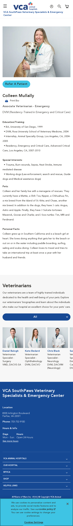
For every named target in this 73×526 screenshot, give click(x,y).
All (35, 317)
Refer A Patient (16, 84)
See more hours (10, 441)
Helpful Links (10, 486)
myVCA (6, 472)
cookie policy (47, 509)
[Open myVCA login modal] (52, 6)
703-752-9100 (18, 422)
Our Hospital (10, 465)
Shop (6, 479)
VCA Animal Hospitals (14, 459)
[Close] (67, 504)
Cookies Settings (33, 522)
